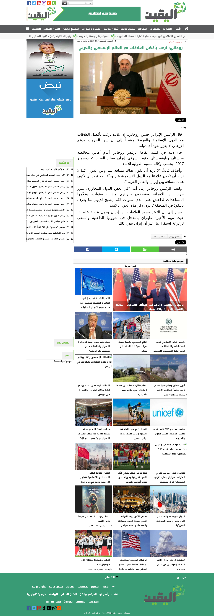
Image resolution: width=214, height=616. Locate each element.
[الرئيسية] (186, 28)
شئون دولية (177, 42)
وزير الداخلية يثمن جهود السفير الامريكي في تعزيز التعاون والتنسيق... (49, 36)
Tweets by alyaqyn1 (63, 361)
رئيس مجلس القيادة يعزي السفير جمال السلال (42, 181)
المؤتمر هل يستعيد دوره (115, 36)
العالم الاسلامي (158, 236)
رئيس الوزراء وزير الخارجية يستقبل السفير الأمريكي (39, 216)
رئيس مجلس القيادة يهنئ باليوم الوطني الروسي (40, 192)
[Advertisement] (49, 137)
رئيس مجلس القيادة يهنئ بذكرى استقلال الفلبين (40, 187)
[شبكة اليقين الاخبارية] (49, 59)
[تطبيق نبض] (49, 98)
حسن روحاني (174, 236)
